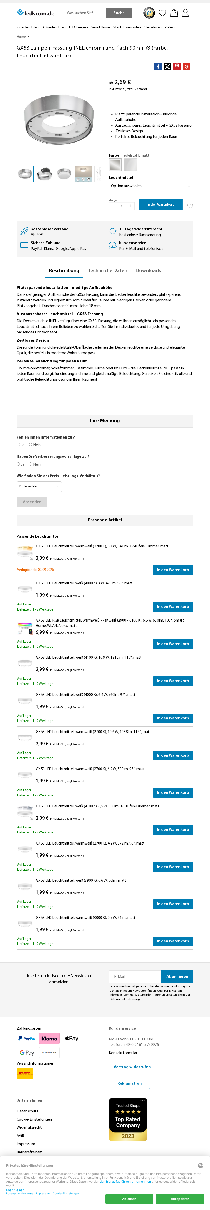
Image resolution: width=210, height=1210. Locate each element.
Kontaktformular (123, 1053)
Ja (22, 445)
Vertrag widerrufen (132, 1067)
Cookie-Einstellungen (34, 1119)
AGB (20, 1136)
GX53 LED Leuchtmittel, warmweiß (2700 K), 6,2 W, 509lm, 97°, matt (90, 769)
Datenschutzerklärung (125, 999)
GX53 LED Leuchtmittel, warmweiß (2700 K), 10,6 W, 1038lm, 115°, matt (93, 732)
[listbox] (151, 166)
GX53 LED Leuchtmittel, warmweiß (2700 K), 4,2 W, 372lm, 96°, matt (90, 844)
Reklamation (129, 1084)
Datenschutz (28, 1111)
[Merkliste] (162, 12)
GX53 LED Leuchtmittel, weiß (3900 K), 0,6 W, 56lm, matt (81, 881)
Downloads (148, 270)
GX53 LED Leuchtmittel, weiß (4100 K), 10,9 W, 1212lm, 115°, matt (89, 658)
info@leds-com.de (121, 995)
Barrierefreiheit (29, 1152)
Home (21, 37)
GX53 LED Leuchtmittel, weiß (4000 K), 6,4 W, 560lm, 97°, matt (85, 695)
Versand (141, 89)
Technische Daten (107, 270)
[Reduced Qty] (113, 206)
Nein (36, 445)
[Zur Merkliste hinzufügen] (190, 204)
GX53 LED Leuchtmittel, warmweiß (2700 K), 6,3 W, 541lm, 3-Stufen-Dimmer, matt (102, 546)
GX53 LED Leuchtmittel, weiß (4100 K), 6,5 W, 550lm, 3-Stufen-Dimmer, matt (97, 806)
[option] (115, 164)
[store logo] (36, 12)
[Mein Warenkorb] (174, 12)
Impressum (26, 1144)
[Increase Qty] (130, 206)
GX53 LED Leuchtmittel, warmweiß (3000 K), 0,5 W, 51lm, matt (85, 918)
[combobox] (84, 13)
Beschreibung (64, 270)
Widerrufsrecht (29, 1128)
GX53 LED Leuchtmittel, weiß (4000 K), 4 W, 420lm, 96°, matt (84, 583)
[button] (44, 174)
